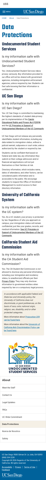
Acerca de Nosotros (11, 431)
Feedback (6, 470)
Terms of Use (29, 467)
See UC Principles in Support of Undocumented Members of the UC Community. (22, 232)
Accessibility (7, 467)
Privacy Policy (8, 281)
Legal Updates (8, 402)
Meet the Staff (8, 387)
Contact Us (7, 395)
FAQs (4, 410)
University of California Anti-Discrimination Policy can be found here (22, 327)
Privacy (18, 467)
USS (5, 4)
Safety (5, 438)
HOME (4, 18)
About (11, 18)
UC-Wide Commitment (12, 417)
